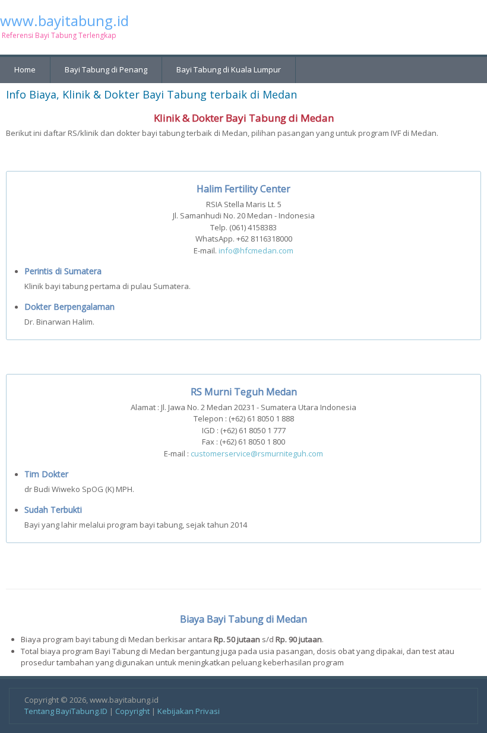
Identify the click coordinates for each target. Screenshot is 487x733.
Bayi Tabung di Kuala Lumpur (228, 69)
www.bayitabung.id (64, 21)
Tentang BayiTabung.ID (65, 711)
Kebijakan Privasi (188, 711)
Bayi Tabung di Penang (106, 69)
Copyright (132, 711)
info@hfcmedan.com (256, 250)
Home (25, 69)
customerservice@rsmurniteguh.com (257, 453)
